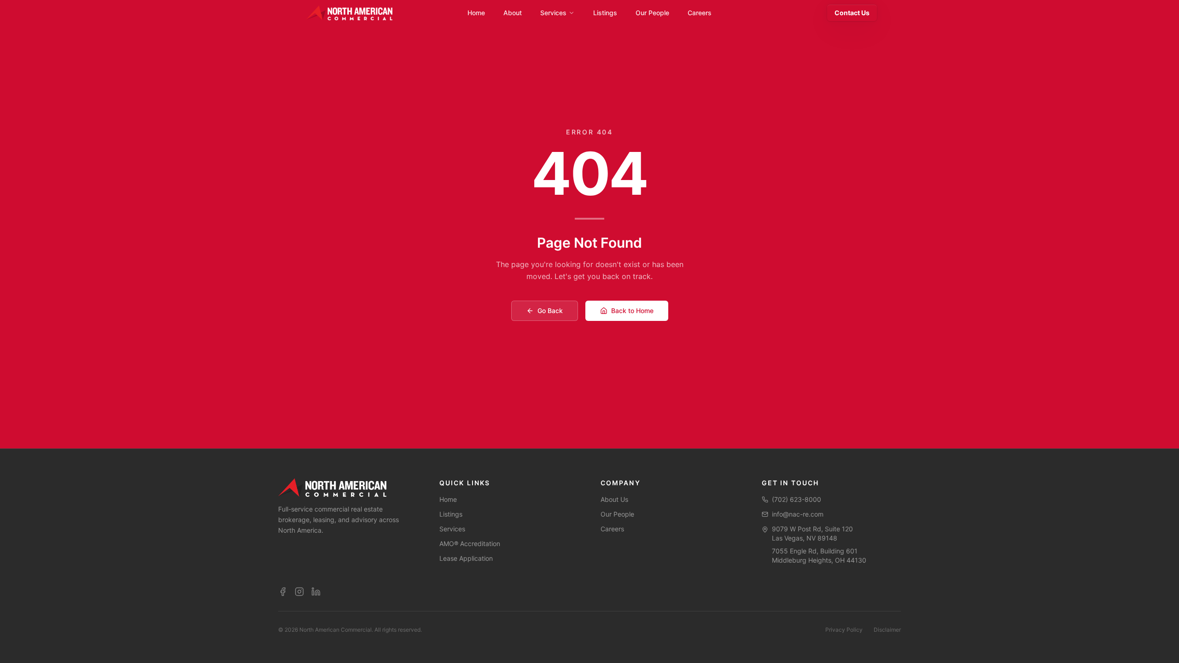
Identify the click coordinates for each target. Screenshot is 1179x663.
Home (448, 499)
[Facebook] (282, 591)
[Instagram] (299, 591)
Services (452, 529)
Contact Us (852, 13)
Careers (612, 529)
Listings (450, 514)
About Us (614, 499)
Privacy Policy (844, 629)
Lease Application (466, 558)
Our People (617, 514)
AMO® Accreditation (469, 543)
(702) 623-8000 (796, 499)
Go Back (550, 310)
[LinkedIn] (316, 591)
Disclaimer (887, 629)
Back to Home (632, 310)
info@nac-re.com (797, 514)
